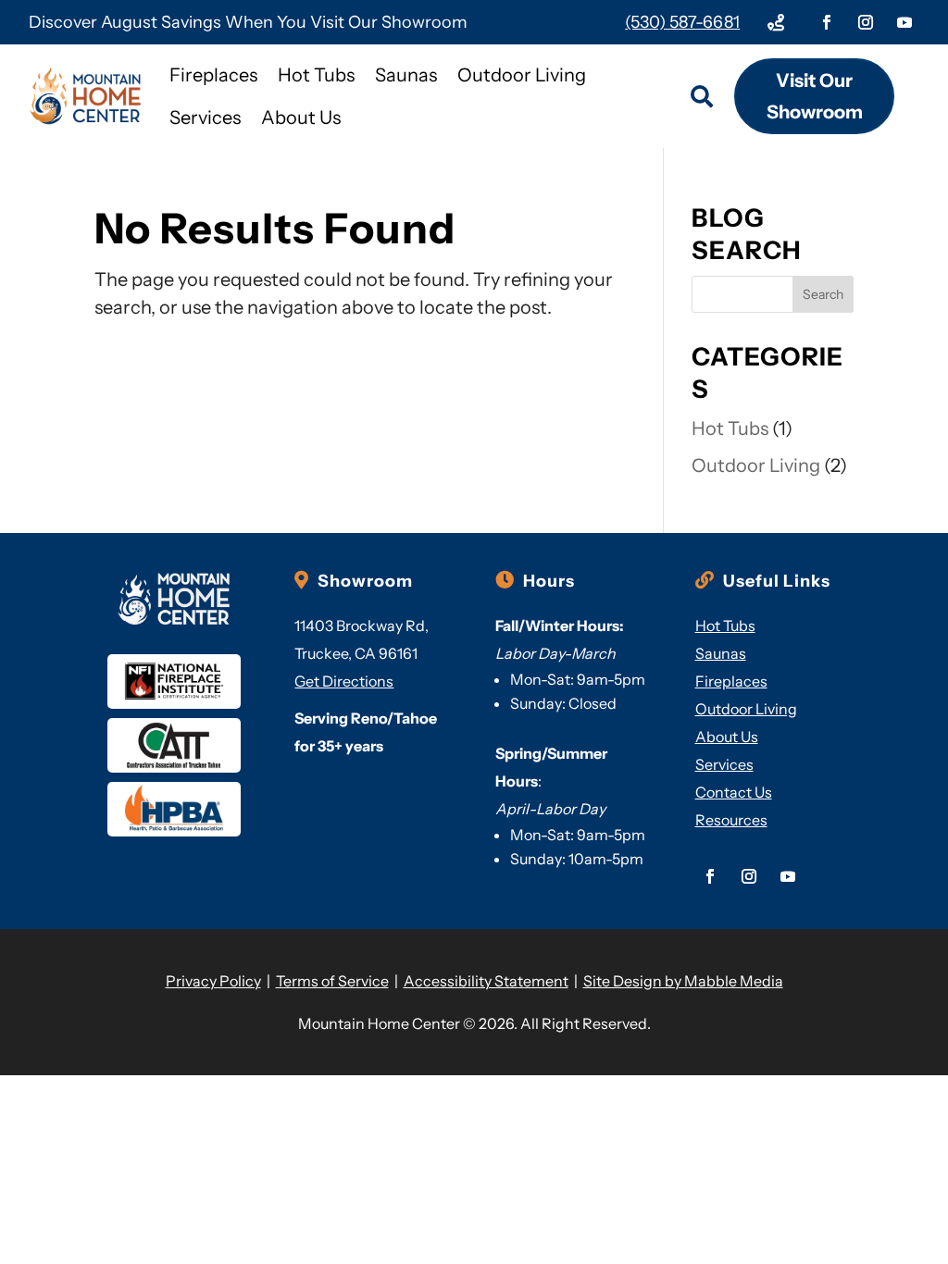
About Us (301, 117)
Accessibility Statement (486, 981)
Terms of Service (332, 981)
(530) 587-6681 (682, 22)
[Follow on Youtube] (904, 22)
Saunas (406, 75)
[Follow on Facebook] (827, 22)
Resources (731, 820)
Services (205, 117)
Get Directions (343, 681)
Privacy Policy (213, 981)
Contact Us (733, 792)
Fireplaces (213, 75)
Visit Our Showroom (815, 96)
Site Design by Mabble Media (683, 981)
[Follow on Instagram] (865, 22)
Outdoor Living (521, 75)
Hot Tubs (316, 75)
